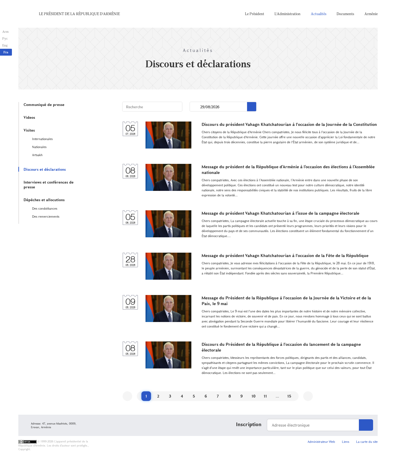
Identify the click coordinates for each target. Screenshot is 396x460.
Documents (345, 13)
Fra (5, 52)
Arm (5, 31)
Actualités (318, 13)
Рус (5, 38)
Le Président (254, 13)
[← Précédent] (127, 396)
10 (254, 396)
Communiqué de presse (44, 104)
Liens (345, 441)
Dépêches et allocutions (44, 199)
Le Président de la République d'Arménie (79, 13)
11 (265, 396)
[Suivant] (308, 396)
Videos (29, 117)
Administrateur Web (321, 441)
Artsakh (37, 155)
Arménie (371, 13)
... (195, 106)
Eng (5, 45)
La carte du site (367, 441)
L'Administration (287, 13)
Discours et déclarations (45, 169)
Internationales (42, 139)
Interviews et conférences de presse (49, 184)
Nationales (39, 147)
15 (289, 396)
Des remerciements (45, 216)
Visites (29, 130)
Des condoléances (44, 208)
